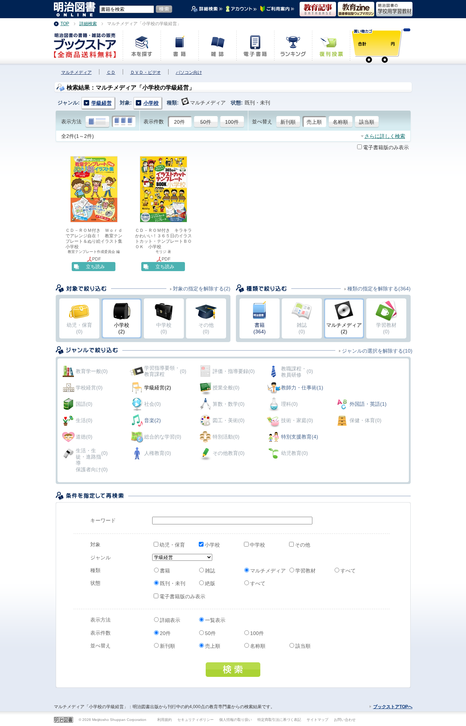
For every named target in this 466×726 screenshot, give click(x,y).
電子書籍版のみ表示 (386, 147)
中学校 (257, 545)
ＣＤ (111, 72)
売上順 (314, 122)
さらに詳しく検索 (384, 136)
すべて (348, 571)
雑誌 (210, 571)
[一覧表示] (123, 122)
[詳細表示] (97, 122)
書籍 (165, 571)
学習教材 (305, 571)
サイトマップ (317, 720)
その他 (302, 545)
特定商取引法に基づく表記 (279, 720)
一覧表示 (215, 620)
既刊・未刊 (172, 583)
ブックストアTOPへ (392, 706)
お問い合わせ (345, 720)
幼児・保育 (172, 545)
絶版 (210, 583)
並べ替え (262, 121)
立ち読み (95, 266)
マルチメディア (76, 72)
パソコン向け (189, 72)
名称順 (340, 122)
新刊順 (288, 122)
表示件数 (153, 121)
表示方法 (71, 121)
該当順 (366, 122)
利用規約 (164, 720)
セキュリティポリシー (195, 720)
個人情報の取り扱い (235, 720)
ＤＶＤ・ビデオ (145, 72)
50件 (205, 122)
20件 (179, 122)
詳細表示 (170, 620)
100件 (232, 122)
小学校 (212, 545)
